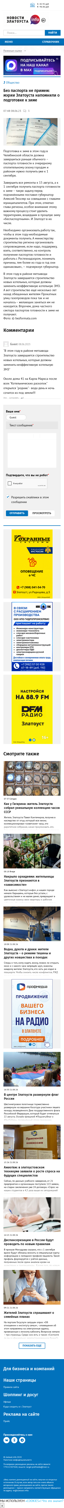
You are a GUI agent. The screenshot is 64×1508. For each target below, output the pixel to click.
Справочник (50, 41)
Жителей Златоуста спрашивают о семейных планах (29, 1315)
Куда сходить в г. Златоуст (17, 1406)
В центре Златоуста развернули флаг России (31, 1097)
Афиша (7, 1401)
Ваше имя (13, 411)
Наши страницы (19, 1380)
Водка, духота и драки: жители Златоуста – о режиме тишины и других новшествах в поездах (27, 953)
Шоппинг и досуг (20, 1394)
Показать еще (32, 1345)
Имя (5, 398)
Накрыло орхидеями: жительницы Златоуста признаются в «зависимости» (29, 881)
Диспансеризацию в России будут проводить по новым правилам (29, 1242)
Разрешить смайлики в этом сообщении (30, 499)
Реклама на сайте (21, 1414)
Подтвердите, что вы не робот (27, 475)
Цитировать (14, 398)
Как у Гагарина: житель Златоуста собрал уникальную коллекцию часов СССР (32, 808)
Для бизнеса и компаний (28, 1368)
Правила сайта (11, 1387)
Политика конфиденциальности (17, 1459)
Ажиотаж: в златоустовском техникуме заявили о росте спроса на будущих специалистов (32, 1171)
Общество (12, 82)
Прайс (6, 1421)
